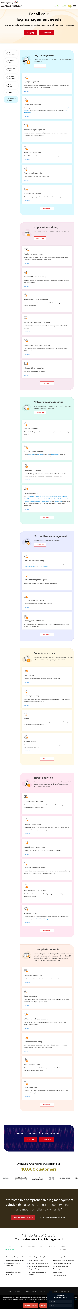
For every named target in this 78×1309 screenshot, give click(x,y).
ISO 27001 (60, 564)
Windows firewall (50, 496)
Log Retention (57, 1272)
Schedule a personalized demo (52, 1217)
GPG (29, 566)
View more (47, 208)
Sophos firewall (62, 499)
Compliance (53, 1291)
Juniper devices (55, 454)
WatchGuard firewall (36, 501)
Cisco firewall (30, 496)
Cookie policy (13, 1295)
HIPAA (56, 564)
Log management (11, 53)
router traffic (31, 454)
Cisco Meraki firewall (40, 496)
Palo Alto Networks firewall (35, 499)
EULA (19, 1291)
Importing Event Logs (36, 1260)
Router (26, 451)
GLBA (32, 566)
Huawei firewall (58, 501)
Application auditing (10, 61)
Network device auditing (11, 69)
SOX (52, 564)
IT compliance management (11, 77)
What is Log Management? (14, 1257)
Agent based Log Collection (15, 1260)
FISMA (25, 566)
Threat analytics (11, 92)
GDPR (65, 564)
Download (47, 33)
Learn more (40, 66)
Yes (54, 1301)
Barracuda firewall (47, 501)
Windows (50, 108)
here (75, 1299)
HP (48, 454)
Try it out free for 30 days (23, 1217)
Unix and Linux (59, 108)
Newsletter (41, 1295)
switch (34, 451)
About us (11, 1291)
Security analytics (9, 85)
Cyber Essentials (43, 566)
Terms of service (30, 1291)
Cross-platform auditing (11, 99)
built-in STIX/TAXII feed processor (44, 919)
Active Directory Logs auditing (62, 1263)
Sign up (31, 33)
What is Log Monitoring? (37, 1257)
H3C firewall (58, 496)
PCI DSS (49, 564)
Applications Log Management (39, 1263)
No (53, 1305)
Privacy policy (65, 1291)
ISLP (35, 566)
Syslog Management (59, 1275)
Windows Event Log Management (63, 1260)
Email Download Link (60, 6)
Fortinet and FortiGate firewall (50, 499)
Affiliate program (27, 1295)
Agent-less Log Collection (61, 1257)
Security (42, 1291)
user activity (40, 454)
